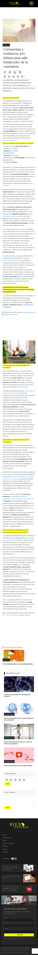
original (27, 615)
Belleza (5, 846)
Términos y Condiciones (21, 950)
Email (5, 917)
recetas (30, 508)
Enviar (7, 784)
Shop (4, 835)
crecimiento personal (11, 260)
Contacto (21, 952)
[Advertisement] (17, 13)
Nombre (6, 923)
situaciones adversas (11, 216)
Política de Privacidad (8, 950)
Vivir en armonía (8, 843)
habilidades (14, 148)
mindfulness (23, 387)
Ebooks (5, 852)
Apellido (6, 928)
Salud (5, 840)
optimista (10, 153)
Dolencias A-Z (7, 838)
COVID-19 (6, 185)
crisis (4, 133)
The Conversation (12, 615)
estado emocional (10, 140)
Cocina (5, 849)
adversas (18, 229)
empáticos (20, 571)
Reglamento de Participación (10, 952)
